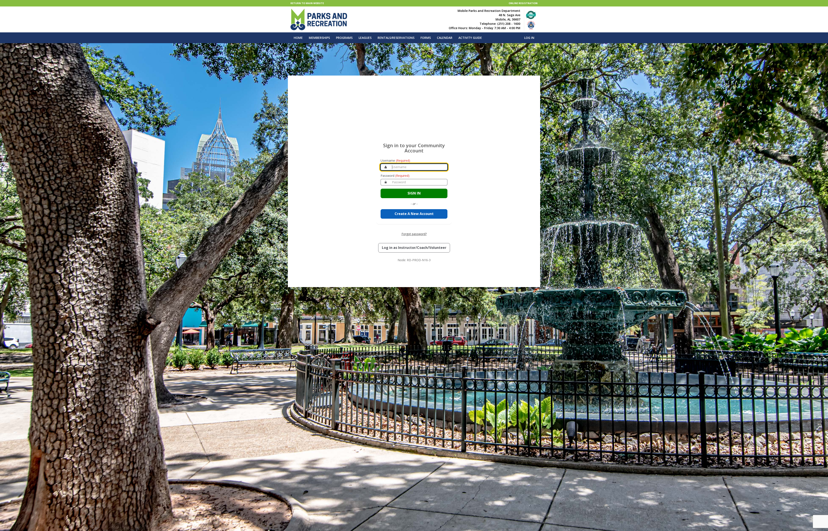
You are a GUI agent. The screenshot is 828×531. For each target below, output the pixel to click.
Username (395, 160)
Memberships (319, 38)
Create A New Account (414, 213)
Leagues (365, 38)
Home (298, 38)
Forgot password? (414, 234)
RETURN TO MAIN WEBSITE (307, 3)
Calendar (444, 38)
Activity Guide (470, 38)
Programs (344, 38)
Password (395, 176)
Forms (425, 38)
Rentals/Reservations (396, 38)
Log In (529, 38)
